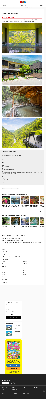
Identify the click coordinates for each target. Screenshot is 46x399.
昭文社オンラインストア (13, 365)
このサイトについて (5, 387)
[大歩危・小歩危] (15, 222)
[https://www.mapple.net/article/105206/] (34, 202)
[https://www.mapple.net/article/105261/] (25, 201)
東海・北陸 (3, 272)
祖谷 (13, 7)
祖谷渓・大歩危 (17, 7)
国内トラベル (5, 5)
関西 (23, 272)
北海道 (24, 268)
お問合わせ (3, 389)
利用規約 (24, 387)
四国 (11, 7)
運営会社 (13, 387)
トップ (2, 7)
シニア (14, 188)
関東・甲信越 (25, 270)
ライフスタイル (25, 263)
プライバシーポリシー (37, 387)
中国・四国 (7, 7)
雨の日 (3, 188)
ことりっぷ (3, 393)
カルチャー (41, 5)
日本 (4, 7)
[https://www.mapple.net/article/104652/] (15, 201)
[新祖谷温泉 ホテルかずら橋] (25, 222)
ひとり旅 (19, 256)
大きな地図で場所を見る (16, 155)
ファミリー (6, 188)
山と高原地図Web (15, 393)
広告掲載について (15, 389)
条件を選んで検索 (14, 317)
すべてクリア (13, 314)
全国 (2, 268)
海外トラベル (23, 5)
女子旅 (17, 188)
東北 (2, 270)
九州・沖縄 (24, 274)
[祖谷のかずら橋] (6, 222)
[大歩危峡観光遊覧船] (34, 222)
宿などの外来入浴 (9, 15)
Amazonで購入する (13, 368)
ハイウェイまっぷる (26, 393)
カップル (11, 188)
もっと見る (40, 211)
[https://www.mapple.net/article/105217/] (6, 202)
